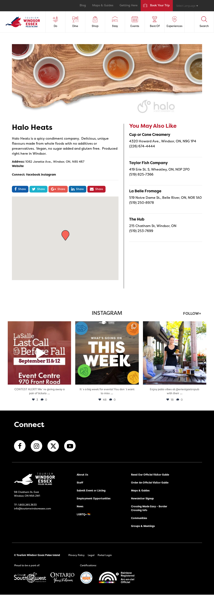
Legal (91, 555)
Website (18, 166)
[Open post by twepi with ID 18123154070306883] (107, 353)
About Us (82, 474)
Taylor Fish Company (148, 162)
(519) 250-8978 (141, 202)
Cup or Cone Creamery (149, 134)
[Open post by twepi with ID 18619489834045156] (174, 353)
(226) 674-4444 (142, 146)
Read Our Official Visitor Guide (150, 474)
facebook (33, 174)
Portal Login (105, 555)
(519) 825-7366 (141, 174)
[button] (65, 235)
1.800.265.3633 (27, 504)
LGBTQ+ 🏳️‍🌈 (83, 514)
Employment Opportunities (94, 498)
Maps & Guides (102, 5)
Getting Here (129, 5)
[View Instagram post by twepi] (67, 379)
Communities (139, 518)
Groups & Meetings (143, 526)
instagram (48, 174)
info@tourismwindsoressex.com (32, 508)
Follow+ (192, 314)
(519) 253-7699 (141, 230)
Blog (83, 5)
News (80, 506)
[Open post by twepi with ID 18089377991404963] (39, 353)
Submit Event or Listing (91, 490)
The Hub (136, 219)
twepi (38, 325)
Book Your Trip (160, 5)
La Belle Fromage (145, 191)
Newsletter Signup (142, 498)
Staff (80, 482)
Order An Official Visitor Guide (149, 482)
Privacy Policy (76, 555)
